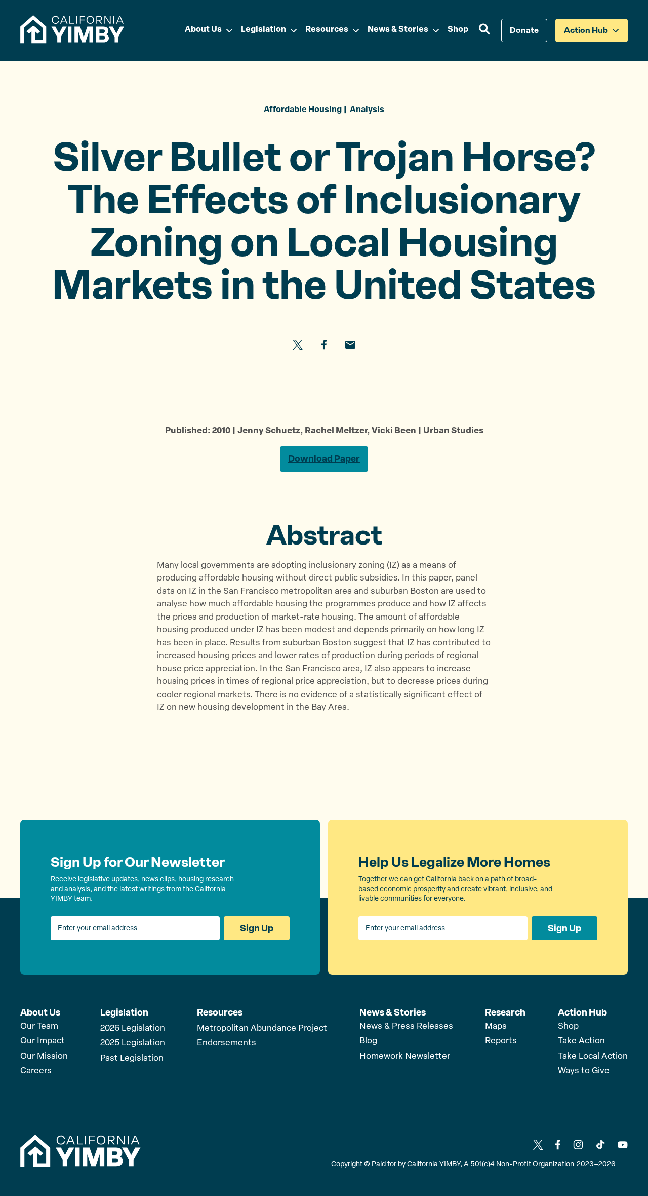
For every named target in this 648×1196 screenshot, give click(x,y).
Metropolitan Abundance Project (262, 1028)
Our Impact (42, 1041)
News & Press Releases (406, 1026)
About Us (40, 1012)
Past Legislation (132, 1058)
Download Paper (324, 458)
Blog (368, 1041)
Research (505, 1012)
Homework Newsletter (404, 1056)
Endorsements (226, 1043)
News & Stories (392, 1012)
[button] (484, 30)
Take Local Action (593, 1056)
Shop (568, 1026)
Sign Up (256, 928)
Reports (501, 1041)
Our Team (39, 1026)
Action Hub (582, 1012)
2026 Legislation (132, 1028)
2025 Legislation (132, 1043)
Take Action (581, 1041)
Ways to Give (584, 1071)
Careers (36, 1071)
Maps (496, 1026)
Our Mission (44, 1056)
